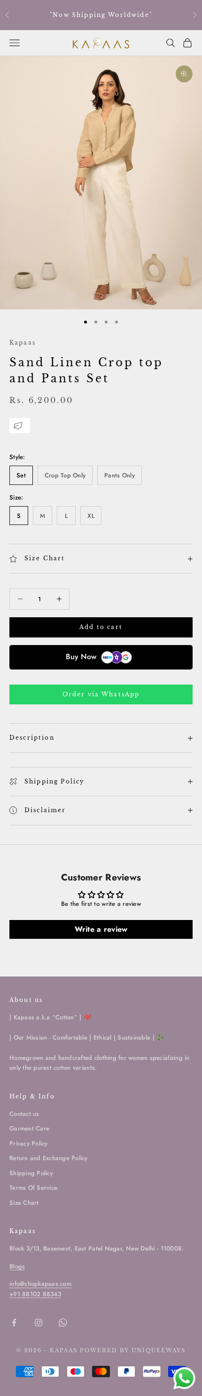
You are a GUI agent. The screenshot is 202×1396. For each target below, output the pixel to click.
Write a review (101, 929)
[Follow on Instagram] (38, 1322)
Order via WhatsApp (101, 694)
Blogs (17, 1266)
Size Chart (24, 1202)
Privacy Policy (28, 1143)
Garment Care (29, 1128)
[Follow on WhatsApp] (63, 1322)
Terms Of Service (33, 1187)
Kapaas (22, 342)
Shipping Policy (31, 1173)
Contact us (24, 1113)
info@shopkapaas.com (40, 1283)
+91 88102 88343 (35, 1294)
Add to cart (101, 626)
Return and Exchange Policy (48, 1158)
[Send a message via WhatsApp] (184, 1378)
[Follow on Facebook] (14, 1322)
